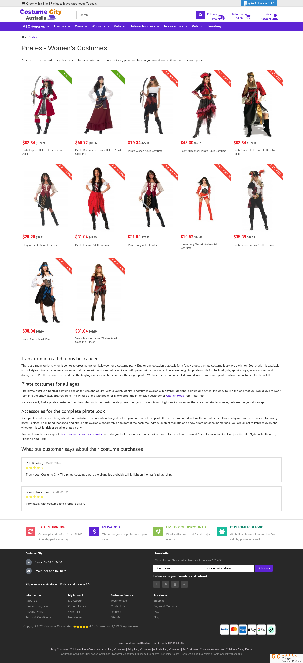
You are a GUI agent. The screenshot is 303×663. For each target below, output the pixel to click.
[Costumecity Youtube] (175, 584)
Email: (50, 571)
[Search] (200, 15)
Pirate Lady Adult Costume (144, 245)
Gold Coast (220, 653)
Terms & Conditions (38, 617)
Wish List (74, 611)
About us (31, 600)
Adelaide (193, 653)
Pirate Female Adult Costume (92, 245)
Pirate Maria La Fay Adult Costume (254, 245)
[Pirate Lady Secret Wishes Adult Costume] (204, 199)
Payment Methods (165, 606)
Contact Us (118, 606)
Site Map (116, 617)
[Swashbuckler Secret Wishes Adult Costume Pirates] (99, 293)
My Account (75, 600)
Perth (184, 653)
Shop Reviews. (129, 626)
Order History (77, 606)
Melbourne (128, 653)
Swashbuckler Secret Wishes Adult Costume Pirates (96, 340)
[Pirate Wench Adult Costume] (151, 105)
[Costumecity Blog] (184, 584)
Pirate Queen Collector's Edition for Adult (254, 152)
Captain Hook (175, 395)
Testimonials (119, 600)
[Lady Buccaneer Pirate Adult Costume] (204, 105)
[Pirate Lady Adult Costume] (151, 199)
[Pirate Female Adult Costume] (99, 199)
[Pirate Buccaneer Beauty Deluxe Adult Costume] (99, 105)
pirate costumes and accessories (81, 434)
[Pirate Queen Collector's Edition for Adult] (257, 105)
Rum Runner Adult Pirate (37, 339)
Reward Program (37, 606)
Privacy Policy (34, 611)
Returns (116, 611)
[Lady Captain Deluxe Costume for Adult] (46, 105)
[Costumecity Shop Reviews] (81, 626)
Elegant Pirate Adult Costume (40, 245)
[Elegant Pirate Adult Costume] (46, 199)
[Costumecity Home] (22, 37)
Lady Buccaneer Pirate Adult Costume (203, 150)
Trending (214, 26)
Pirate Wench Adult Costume (145, 150)
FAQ (156, 611)
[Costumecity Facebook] (156, 584)
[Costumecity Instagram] (165, 584)
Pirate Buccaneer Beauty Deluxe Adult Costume (98, 152)
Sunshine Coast (170, 653)
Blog (156, 617)
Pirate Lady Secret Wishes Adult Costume (200, 246)
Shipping (159, 600)
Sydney (116, 653)
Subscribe (264, 568)
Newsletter (75, 617)
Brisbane (141, 653)
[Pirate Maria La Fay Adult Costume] (257, 199)
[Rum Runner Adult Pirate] (46, 293)
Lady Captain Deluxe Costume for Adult (42, 152)
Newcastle (206, 653)
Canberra (153, 653)
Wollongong (235, 653)
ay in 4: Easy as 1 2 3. (261, 3)
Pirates (32, 37)
